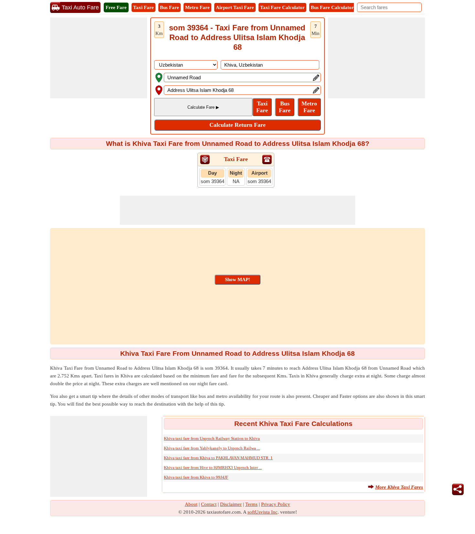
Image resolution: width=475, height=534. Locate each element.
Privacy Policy (275, 504)
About (191, 504)
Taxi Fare (143, 7)
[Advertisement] (98, 57)
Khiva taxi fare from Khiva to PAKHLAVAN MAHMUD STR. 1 (218, 457)
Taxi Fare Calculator (282, 7)
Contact (208, 504)
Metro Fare (197, 7)
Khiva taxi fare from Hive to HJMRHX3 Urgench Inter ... (213, 467)
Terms (251, 504)
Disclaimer (231, 504)
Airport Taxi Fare (235, 7)
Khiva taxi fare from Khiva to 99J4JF (196, 477)
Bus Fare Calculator (332, 7)
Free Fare (116, 7)
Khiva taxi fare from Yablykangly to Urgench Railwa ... (212, 448)
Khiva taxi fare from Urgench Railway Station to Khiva (212, 438)
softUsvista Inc (263, 512)
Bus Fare (169, 7)
